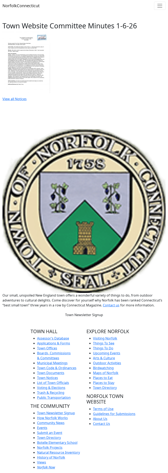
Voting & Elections (51, 387)
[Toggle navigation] (160, 6)
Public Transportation (54, 397)
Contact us (111, 305)
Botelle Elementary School (57, 442)
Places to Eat (103, 378)
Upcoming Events (106, 353)
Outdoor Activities (107, 363)
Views (41, 462)
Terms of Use (103, 409)
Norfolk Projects (49, 447)
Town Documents (50, 373)
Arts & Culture (104, 358)
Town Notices (47, 378)
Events (42, 427)
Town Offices (47, 348)
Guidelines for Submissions (114, 414)
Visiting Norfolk (105, 338)
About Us (100, 418)
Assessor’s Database (53, 338)
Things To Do (103, 348)
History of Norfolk (51, 457)
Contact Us (101, 423)
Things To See (103, 343)
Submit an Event (49, 432)
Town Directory (49, 437)
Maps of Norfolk (105, 373)
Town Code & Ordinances (56, 368)
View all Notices (14, 99)
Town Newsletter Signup (84, 315)
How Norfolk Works (52, 418)
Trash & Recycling (50, 392)
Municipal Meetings (52, 363)
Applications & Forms (53, 343)
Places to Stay (103, 382)
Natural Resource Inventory (58, 452)
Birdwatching (103, 368)
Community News (51, 423)
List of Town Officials (53, 382)
